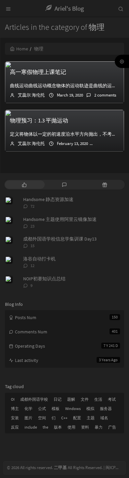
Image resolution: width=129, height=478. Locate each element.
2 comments (105, 95)
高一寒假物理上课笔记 (38, 72)
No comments (112, 143)
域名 (104, 417)
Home (22, 49)
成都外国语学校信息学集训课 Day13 (60, 239)
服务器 (106, 408)
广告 (112, 427)
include (30, 427)
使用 (71, 427)
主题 (91, 417)
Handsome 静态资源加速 (48, 199)
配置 (77, 417)
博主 (15, 408)
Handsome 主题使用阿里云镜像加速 (60, 219)
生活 (98, 399)
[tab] (24, 184)
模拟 (90, 408)
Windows (73, 408)
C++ (64, 417)
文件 (85, 399)
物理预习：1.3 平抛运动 (39, 120)
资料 (85, 427)
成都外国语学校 (34, 399)
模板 (56, 408)
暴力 (99, 427)
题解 (71, 399)
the (45, 427)
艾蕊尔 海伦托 (31, 95)
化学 (28, 408)
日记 (58, 399)
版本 (58, 427)
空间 (42, 417)
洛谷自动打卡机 (39, 259)
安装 (15, 417)
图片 (28, 417)
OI (13, 399)
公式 (42, 408)
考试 (112, 399)
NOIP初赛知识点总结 (44, 279)
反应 (15, 427)
